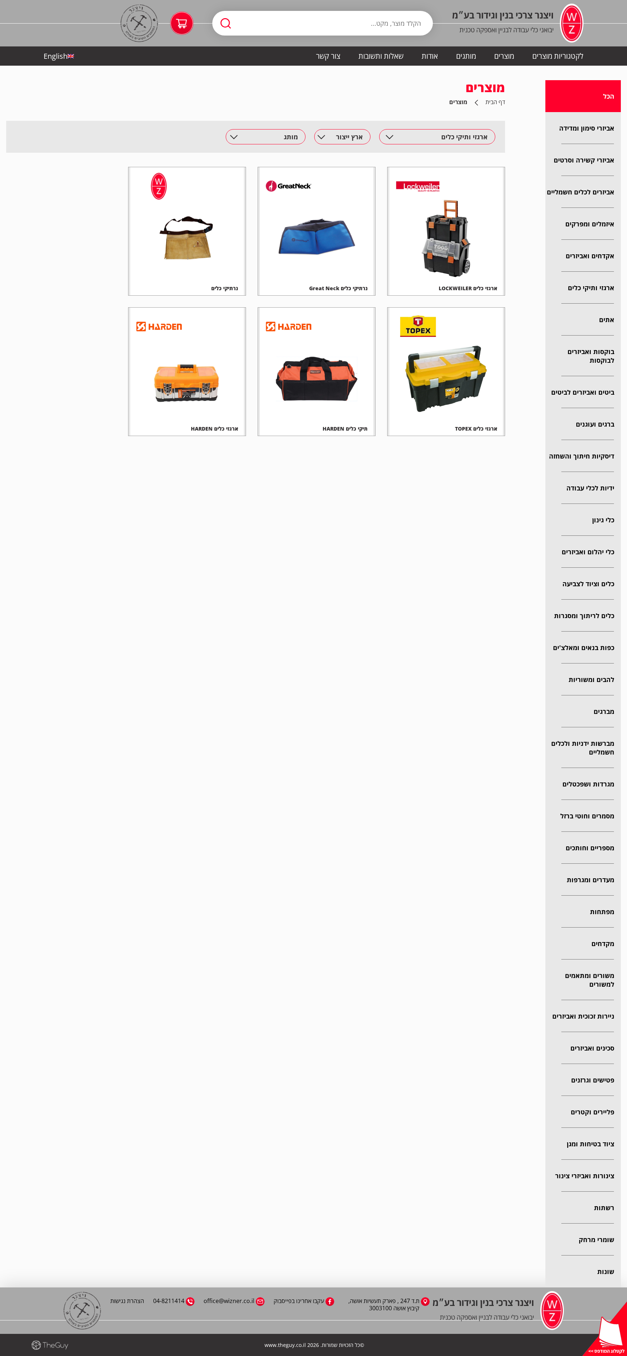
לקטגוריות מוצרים (557, 56)
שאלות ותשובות (380, 56)
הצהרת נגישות (127, 1300)
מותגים (466, 56)
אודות (430, 56)
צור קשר (328, 56)
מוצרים (504, 56)
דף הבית (495, 102)
